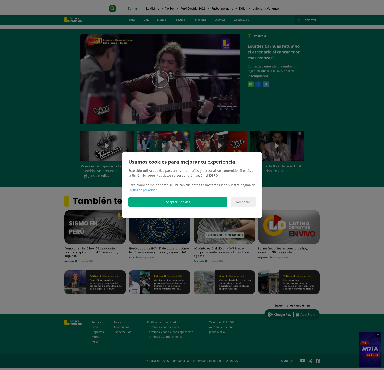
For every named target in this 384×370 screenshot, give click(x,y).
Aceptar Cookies (178, 202)
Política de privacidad (142, 190)
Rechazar (243, 202)
